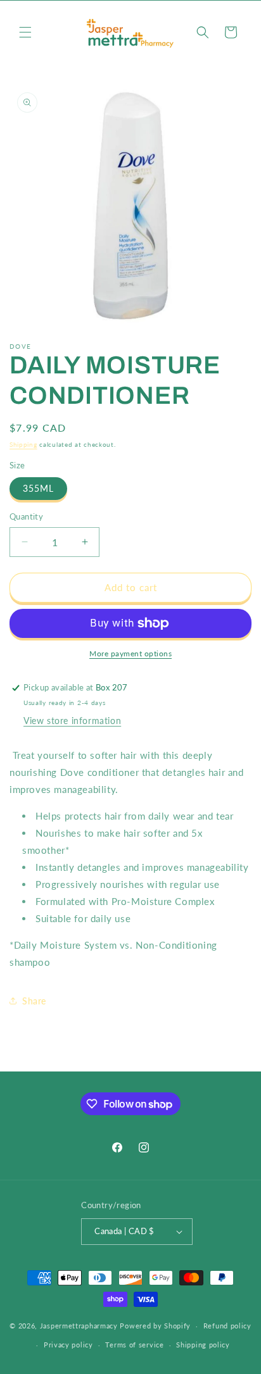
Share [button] (34, 1001)
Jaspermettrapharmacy (79, 1325)
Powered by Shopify (155, 1325)
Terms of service (134, 1344)
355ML (38, 488)
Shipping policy (203, 1344)
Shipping (23, 444)
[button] (25, 32)
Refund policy (227, 1325)
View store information (72, 720)
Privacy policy (68, 1344)
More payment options (130, 653)
